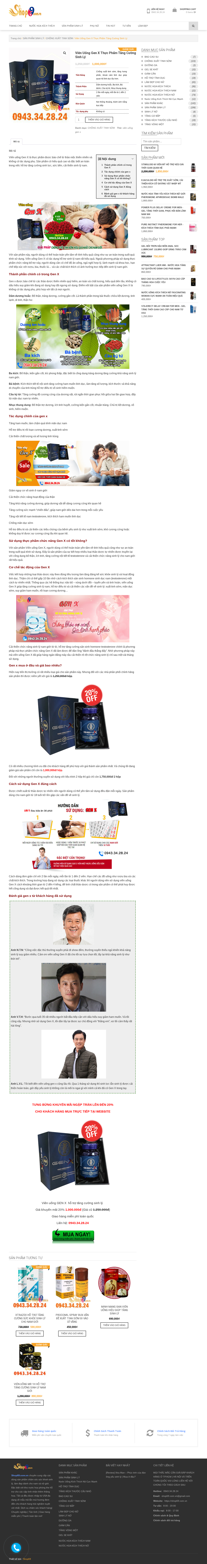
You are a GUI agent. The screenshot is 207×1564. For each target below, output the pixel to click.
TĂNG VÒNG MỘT (154, 124)
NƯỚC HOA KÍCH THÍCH (42, 25)
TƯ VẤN (126, 25)
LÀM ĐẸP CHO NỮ (154, 82)
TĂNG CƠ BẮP (152, 116)
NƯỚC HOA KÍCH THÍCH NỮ (160, 94)
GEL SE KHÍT (151, 69)
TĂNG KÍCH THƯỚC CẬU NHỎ (161, 120)
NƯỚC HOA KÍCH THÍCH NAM (160, 90)
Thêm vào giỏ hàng (99, 119)
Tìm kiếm (149, 148)
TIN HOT (110, 25)
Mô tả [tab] (16, 141)
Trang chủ (16, 38)
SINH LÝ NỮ (151, 111)
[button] (65, 53)
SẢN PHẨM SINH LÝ (72, 25)
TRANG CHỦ (15, 25)
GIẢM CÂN (150, 73)
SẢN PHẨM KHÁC (154, 103)
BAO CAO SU (151, 56)
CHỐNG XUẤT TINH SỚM (59, 38)
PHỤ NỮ (94, 25)
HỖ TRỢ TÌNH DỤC (155, 78)
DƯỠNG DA (151, 65)
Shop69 (27, 1559)
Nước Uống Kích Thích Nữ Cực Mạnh (164, 99)
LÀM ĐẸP (143, 25)
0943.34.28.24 (158, 12)
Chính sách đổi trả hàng (166, 1520)
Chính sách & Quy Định (166, 1515)
